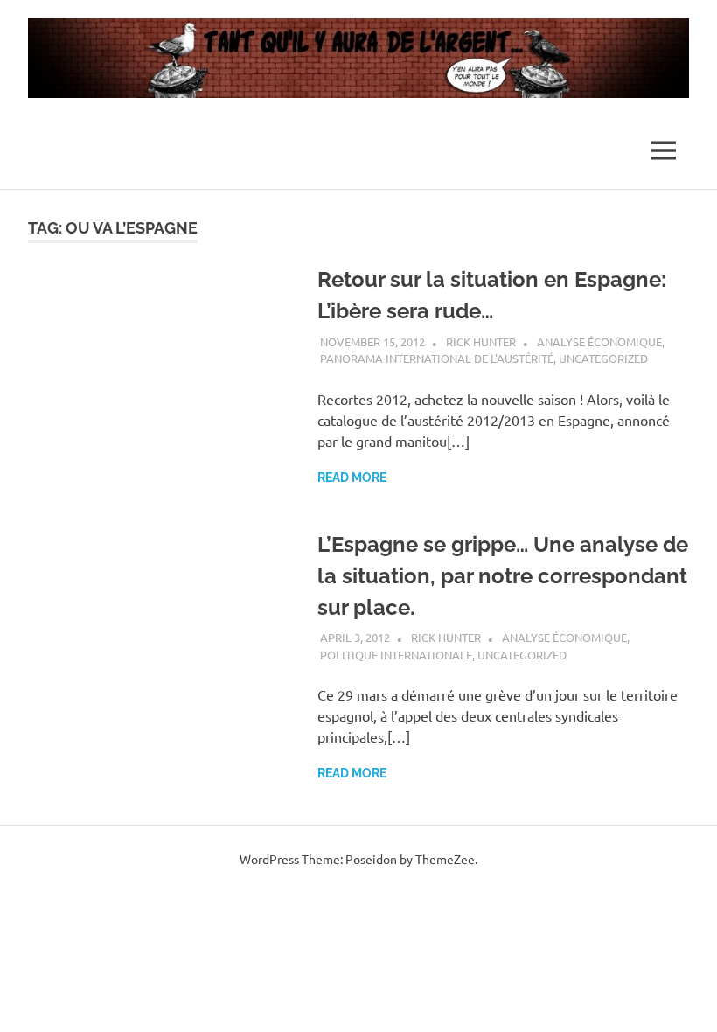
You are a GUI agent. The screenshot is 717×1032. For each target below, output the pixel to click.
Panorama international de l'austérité (436, 358)
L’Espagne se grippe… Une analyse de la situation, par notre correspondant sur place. (502, 576)
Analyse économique (599, 341)
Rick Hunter (481, 341)
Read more (351, 478)
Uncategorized (603, 358)
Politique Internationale (396, 654)
